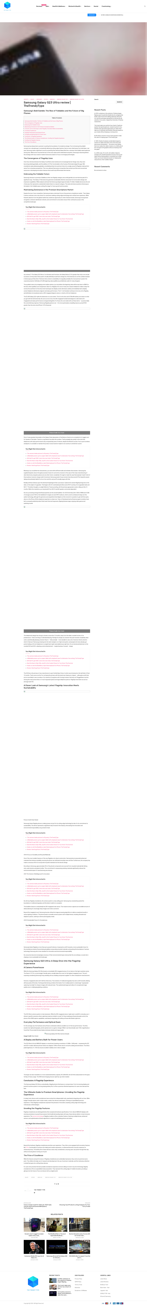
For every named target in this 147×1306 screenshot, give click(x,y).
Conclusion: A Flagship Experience (33, 136)
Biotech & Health (75, 6)
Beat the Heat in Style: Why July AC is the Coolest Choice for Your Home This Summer (50, 219)
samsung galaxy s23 (50, 1177)
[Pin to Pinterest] (58, 1184)
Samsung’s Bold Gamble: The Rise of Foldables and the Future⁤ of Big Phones (44, 121)
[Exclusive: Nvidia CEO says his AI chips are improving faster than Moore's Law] (34, 1247)
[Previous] (98, 15)
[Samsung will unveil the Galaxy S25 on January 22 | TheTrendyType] (56, 1247)
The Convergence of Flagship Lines (33, 123)
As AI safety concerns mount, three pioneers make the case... (64, 1293)
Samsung (40, 1177)
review (33, 1177)
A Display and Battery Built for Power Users (35, 134)
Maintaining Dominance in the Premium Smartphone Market (39, 126)
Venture (87, 6)
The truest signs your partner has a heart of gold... (64, 1287)
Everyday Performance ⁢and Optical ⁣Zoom (35, 132)
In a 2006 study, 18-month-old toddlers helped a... (115, 15)
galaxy (26, 1177)
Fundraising (106, 6)
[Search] (145, 6)
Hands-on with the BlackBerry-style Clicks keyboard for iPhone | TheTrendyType (48, 221)
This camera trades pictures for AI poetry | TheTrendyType (42, 211)
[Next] (99, 15)
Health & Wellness (58, 6)
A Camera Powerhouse (30, 130)
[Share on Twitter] (56, 1184)
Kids (47, 6)
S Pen (27, 1147)
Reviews (39, 5)
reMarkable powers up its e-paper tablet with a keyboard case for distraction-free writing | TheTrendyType (55, 214)
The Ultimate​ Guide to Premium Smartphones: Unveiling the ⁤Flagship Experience (44, 138)
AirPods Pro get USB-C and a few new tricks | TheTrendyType (43, 216)
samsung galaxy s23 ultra (65, 1177)
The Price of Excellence (30, 142)
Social (96, 6)
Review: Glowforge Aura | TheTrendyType (38, 223)
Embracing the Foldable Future (32, 124)
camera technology (38, 1116)
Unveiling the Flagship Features (32, 140)
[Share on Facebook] (54, 1184)
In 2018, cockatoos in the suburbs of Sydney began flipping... (64, 1280)
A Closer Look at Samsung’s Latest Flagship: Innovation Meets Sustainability (44, 128)
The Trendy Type (39, 1190)
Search (96, 99)
